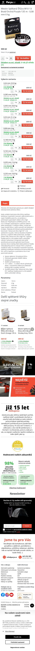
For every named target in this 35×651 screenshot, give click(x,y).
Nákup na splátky (6, 582)
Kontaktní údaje (23, 572)
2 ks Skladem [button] (8, 155)
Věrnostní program (7, 578)
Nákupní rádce (6, 580)
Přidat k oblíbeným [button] (26, 191)
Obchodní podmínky (7, 568)
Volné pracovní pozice (25, 578)
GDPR (19, 574)
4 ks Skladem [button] (8, 87)
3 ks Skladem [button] (8, 143)
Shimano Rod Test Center (26, 583)
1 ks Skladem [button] (8, 177)
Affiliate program (23, 580)
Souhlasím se (9, 529)
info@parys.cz (12, 557)
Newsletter (21, 570)
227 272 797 (26, 556)
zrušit (18, 532)
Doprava (3, 574)
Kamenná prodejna (24, 568)
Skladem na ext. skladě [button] (10, 62)
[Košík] (32, 2)
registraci (13, 52)
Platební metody (6, 576)
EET (19, 576)
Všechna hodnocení (17, 488)
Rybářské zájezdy (23, 582)
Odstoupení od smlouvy (8, 570)
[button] (28, 2)
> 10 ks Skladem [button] (6, 341)
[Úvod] (11, 2)
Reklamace (4, 572)
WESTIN (10, 73)
